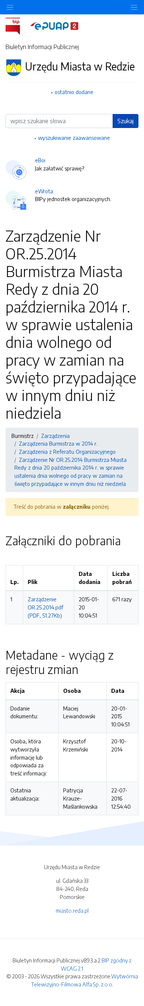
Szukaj (125, 121)
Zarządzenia (55, 435)
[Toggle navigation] (134, 7)
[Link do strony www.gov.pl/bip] (17, 25)
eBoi (40, 160)
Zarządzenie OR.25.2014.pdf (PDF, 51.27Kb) (45, 607)
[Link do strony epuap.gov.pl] (54, 25)
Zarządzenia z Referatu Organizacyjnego (67, 451)
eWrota (44, 191)
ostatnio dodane (74, 92)
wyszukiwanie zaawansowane (74, 137)
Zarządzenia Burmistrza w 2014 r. (58, 443)
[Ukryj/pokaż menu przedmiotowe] (10, 7)
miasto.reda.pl (72, 910)
